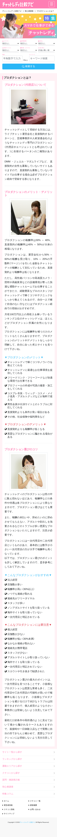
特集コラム (7, 794)
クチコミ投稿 (9, 809)
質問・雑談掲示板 (11, 780)
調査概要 (33, 805)
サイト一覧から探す (12, 752)
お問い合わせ (35, 809)
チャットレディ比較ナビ (28, 822)
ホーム (6, 801)
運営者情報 (8, 805)
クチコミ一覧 (35, 801)
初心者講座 (7, 787)
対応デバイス (7, 48)
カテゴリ (6, 41)
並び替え (42, 48)
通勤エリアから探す (12, 766)
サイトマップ (9, 814)
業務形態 (24, 41)
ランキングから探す (12, 759)
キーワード (32, 54)
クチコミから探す (11, 773)
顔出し (41, 41)
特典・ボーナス (26, 48)
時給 (3, 54)
